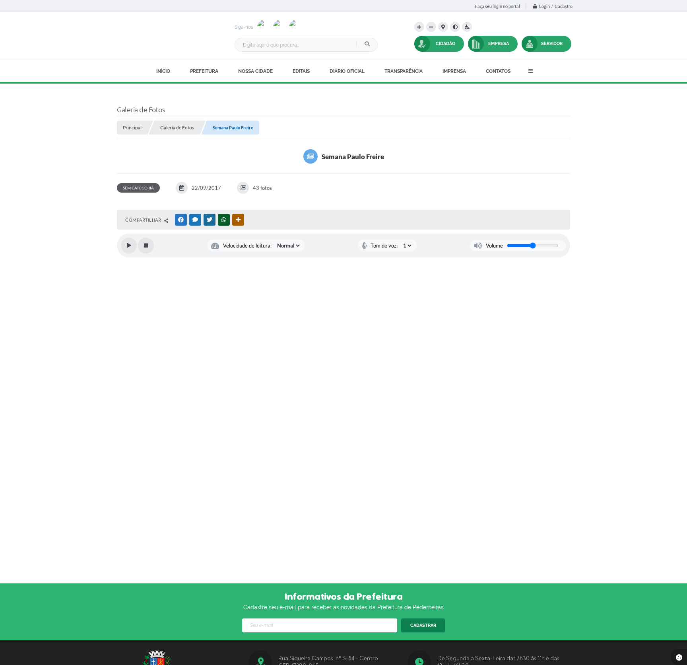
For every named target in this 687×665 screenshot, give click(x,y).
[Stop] (146, 246)
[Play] (129, 246)
